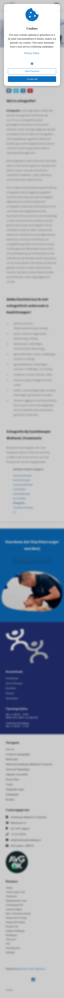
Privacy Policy (32, 53)
